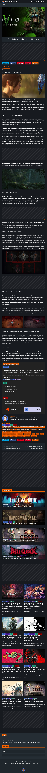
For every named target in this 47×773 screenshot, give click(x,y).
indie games (30, 740)
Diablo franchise (33, 429)
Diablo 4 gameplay (25, 429)
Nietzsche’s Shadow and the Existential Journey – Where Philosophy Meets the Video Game (12, 446)
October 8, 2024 (18, 379)
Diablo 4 (18, 429)
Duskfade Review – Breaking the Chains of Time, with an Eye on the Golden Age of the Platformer (34, 605)
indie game (22, 740)
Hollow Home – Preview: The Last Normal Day (17, 506)
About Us (7, 763)
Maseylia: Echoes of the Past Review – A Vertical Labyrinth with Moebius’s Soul (11, 701)
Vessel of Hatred (20, 436)
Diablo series (20, 434)
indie (18, 740)
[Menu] (3, 5)
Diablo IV (40, 429)
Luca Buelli (7, 66)
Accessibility (35, 763)
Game (33, 434)
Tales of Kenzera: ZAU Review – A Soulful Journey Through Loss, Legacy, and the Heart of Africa (34, 446)
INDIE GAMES (5, 504)
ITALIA (4, 755)
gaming (41, 434)
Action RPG (6, 366)
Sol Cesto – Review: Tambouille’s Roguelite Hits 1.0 (18, 541)
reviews (8, 436)
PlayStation (5, 742)
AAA (3, 633)
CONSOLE (5, 556)
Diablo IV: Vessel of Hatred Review (9, 434)
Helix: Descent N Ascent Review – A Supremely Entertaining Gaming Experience (32, 638)
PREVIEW (17, 504)
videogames (34, 436)
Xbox (38, 742)
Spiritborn (13, 436)
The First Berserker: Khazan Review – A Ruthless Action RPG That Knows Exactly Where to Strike (12, 605)
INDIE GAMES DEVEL (11, 2)
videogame (25, 742)
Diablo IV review (15, 431)
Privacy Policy (20, 763)
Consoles (9, 429)
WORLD (4, 751)
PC (13, 504)
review (4, 436)
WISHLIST (17, 666)
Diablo (14, 429)
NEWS (11, 504)
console (4, 429)
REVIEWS (13, 539)
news (36, 740)
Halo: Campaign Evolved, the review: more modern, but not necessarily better (11, 637)
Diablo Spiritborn (27, 434)
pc (39, 740)
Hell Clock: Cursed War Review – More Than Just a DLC (19, 558)
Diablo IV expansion (6, 431)
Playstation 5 (11, 742)
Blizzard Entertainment (8, 379)
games (37, 434)
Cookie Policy (28, 763)
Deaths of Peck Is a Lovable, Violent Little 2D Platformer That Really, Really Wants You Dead (11, 670)
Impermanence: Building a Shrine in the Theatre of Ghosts (20, 523)
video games (27, 436)
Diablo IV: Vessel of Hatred (25, 431)
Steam (19, 742)
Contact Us (13, 763)
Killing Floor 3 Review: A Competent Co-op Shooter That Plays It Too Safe (34, 669)
